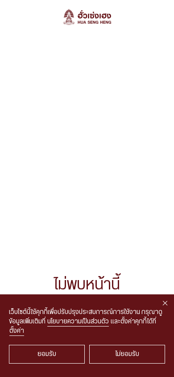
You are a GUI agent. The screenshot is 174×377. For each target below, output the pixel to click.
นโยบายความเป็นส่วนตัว (78, 321)
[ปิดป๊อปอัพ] (165, 303)
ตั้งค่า (16, 331)
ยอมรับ (46, 354)
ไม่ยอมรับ (127, 354)
